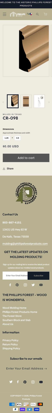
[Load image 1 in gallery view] (13, 101)
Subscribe (38, 275)
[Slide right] (49, 102)
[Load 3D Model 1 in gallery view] (39, 101)
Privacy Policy (10, 340)
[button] (4, 14)
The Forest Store (11, 316)
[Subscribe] (46, 369)
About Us (7, 324)
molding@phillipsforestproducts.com (25, 243)
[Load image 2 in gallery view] (26, 101)
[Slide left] (3, 102)
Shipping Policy (11, 348)
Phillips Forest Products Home (19, 312)
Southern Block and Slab (16, 320)
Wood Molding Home (14, 307)
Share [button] (10, 168)
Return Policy (10, 344)
